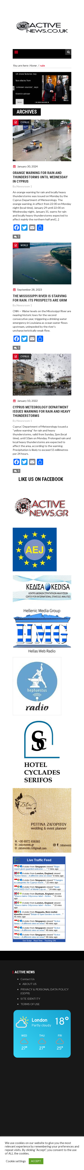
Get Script (27, 941)
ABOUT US (29, 984)
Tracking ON (50, 941)
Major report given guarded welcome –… (37, 867)
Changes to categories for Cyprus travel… (38, 881)
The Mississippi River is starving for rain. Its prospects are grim (40, 298)
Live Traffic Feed (39, 860)
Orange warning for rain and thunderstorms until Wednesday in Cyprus (40, 177)
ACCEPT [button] (36, 1161)
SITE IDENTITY (30, 998)
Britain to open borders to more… (47, 914)
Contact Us (28, 979)
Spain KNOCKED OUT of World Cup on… (37, 888)
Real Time (38, 941)
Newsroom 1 (24, 186)
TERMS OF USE (30, 1004)
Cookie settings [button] (16, 1161)
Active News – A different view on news (33, 876)
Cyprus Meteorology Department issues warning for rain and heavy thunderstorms (41, 411)
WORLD (24, 245)
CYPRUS (25, 122)
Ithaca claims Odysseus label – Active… (34, 896)
